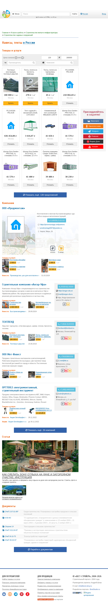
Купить (11, 103)
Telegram (95, 131)
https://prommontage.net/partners (52, 224)
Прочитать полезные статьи (13, 586)
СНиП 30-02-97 (10, 540)
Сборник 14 (9, 526)
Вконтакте (95, 121)
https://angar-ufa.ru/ (65, 291)
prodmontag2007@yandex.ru (51, 228)
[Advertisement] (93, 189)
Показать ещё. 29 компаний (41, 430)
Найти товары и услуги (11, 579)
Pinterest (94, 136)
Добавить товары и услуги (47, 583)
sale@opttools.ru (65, 394)
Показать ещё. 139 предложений (41, 195)
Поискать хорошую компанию (13, 583)
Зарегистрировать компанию (48, 579)
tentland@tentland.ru (66, 328)
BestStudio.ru (95, 589)
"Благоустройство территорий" (36, 536)
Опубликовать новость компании (50, 589)
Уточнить (69, 103)
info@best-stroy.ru (85, 586)
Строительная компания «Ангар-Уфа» (24, 284)
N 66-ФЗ (7, 518)
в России (29, 43)
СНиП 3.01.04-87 (11, 530)
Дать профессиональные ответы (50, 596)
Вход (104, 14)
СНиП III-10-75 (10, 536)
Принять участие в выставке (48, 593)
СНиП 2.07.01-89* (11, 512)
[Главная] (6, 14)
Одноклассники (94, 126)
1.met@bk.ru (63, 361)
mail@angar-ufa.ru (66, 294)
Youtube (94, 147)
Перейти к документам (41, 549)
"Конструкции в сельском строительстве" (39, 526)
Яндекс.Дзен (94, 141)
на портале (50, 599)
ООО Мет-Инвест (11, 354)
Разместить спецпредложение (49, 586)
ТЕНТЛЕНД (8, 321)
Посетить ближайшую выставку (14, 589)
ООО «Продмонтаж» (13, 208)
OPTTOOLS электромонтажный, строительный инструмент (19, 389)
